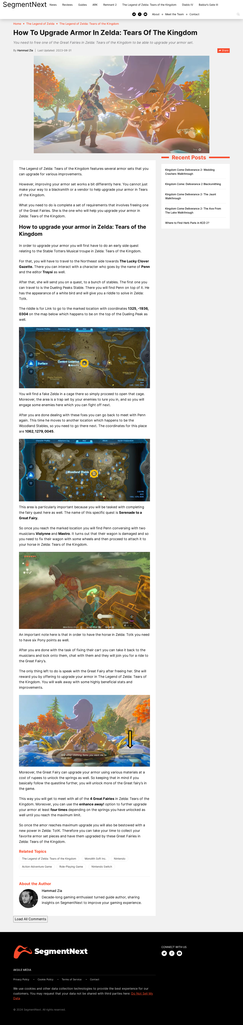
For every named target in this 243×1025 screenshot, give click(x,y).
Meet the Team (174, 14)
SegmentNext (25, 4)
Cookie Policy (45, 979)
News (53, 4)
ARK (95, 4)
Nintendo (119, 858)
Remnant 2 (110, 4)
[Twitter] (134, 14)
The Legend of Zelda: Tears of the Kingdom (149, 4)
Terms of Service (72, 979)
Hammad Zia (25, 50)
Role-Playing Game (71, 866)
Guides (82, 4)
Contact (194, 14)
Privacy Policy (21, 979)
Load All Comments (30, 919)
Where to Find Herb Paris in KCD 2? (187, 222)
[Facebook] (140, 14)
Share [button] (225, 50)
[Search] (238, 14)
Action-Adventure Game (37, 866)
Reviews (67, 4)
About (155, 14)
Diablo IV (187, 4)
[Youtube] (145, 14)
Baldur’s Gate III (208, 4)
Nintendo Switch (102, 866)
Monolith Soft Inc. (95, 858)
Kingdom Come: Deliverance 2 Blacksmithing (193, 184)
